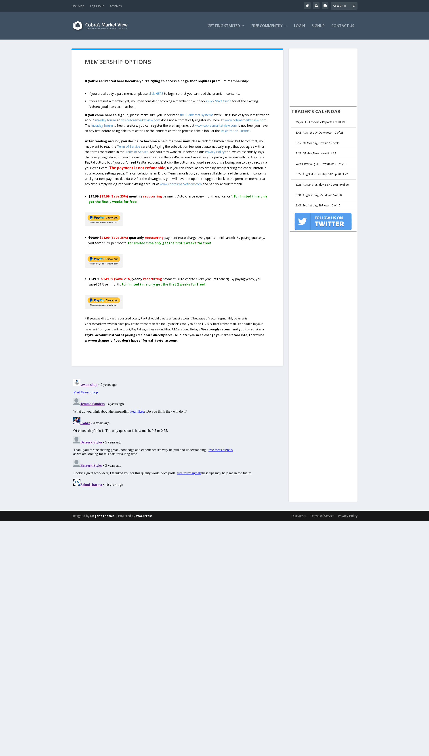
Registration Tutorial (235, 131)
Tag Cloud (97, 6)
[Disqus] (177, 433)
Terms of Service (322, 516)
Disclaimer (299, 516)
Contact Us (342, 26)
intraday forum (105, 120)
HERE (342, 122)
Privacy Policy (215, 152)
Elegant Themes (102, 516)
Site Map (78, 6)
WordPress (144, 516)
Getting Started (224, 26)
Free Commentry (267, 26)
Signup (318, 26)
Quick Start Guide (218, 101)
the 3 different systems (196, 115)
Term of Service (128, 146)
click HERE (156, 93)
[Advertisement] (323, 77)
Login (299, 26)
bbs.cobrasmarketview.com (140, 120)
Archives (116, 6)
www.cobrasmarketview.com (245, 120)
